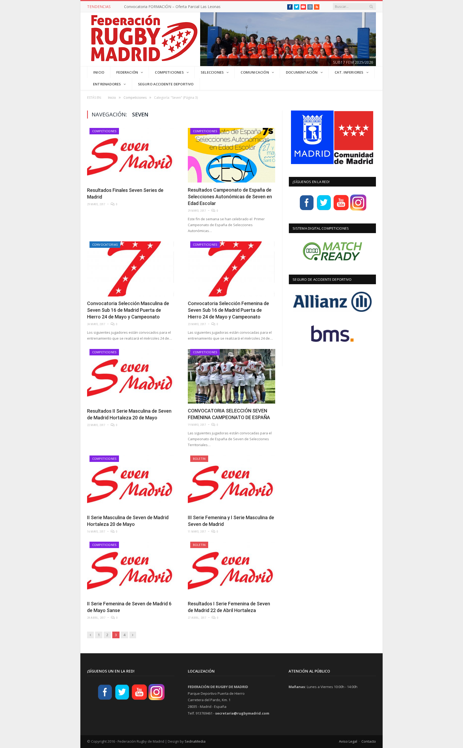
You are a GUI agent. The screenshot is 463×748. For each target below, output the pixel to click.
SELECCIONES (212, 72)
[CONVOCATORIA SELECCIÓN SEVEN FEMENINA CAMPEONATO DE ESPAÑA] (231, 376)
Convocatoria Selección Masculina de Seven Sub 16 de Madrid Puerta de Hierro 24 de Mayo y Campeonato (128, 310)
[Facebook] (306, 209)
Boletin (199, 459)
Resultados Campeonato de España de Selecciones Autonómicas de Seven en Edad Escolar (230, 196)
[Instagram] (358, 209)
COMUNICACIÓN (255, 72)
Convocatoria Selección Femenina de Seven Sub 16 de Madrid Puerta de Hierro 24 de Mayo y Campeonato (228, 310)
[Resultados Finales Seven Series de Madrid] (130, 155)
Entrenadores (107, 84)
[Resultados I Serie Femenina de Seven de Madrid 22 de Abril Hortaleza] (231, 569)
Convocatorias (105, 244)
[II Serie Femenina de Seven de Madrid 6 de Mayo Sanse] (130, 569)
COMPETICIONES (169, 72)
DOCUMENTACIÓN (302, 72)
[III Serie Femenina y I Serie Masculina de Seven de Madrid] (231, 482)
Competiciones (104, 131)
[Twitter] (324, 209)
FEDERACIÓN (127, 72)
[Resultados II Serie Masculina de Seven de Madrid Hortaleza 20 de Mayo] (130, 376)
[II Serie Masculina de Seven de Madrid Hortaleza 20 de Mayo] (130, 482)
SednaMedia (195, 741)
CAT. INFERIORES (349, 72)
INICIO (98, 72)
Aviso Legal (348, 741)
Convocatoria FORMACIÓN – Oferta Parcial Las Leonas (172, 6)
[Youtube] (341, 209)
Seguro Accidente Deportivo (166, 84)
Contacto (368, 741)
